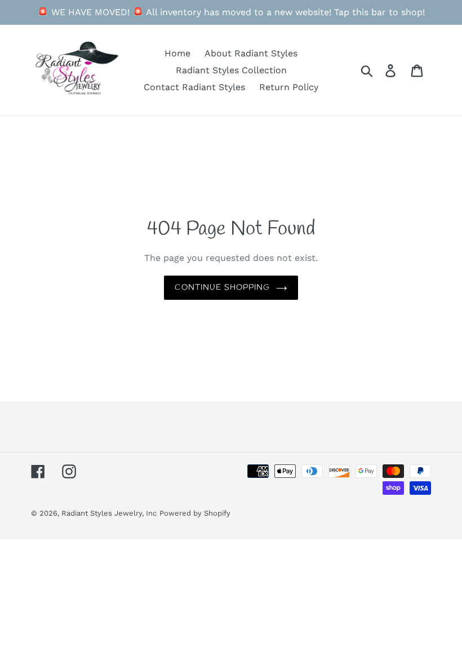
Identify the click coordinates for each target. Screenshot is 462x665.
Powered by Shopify (194, 513)
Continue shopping (222, 287)
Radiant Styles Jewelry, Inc (109, 513)
